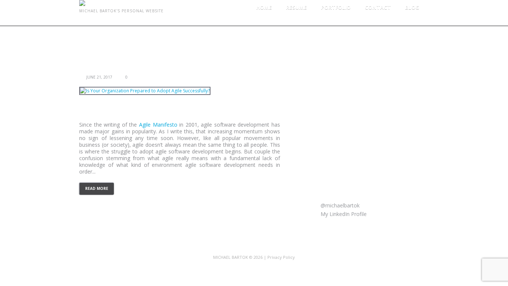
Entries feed (342, 137)
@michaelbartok (339, 205)
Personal (339, 69)
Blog (412, 7)
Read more (96, 188)
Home (264, 7)
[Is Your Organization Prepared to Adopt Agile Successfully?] (144, 91)
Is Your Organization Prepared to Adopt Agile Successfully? (168, 69)
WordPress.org (346, 159)
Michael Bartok (230, 257)
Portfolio (336, 7)
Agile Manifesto (158, 124)
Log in (335, 126)
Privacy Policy (281, 257)
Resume (296, 7)
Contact (378, 7)
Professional (343, 81)
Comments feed (347, 148)
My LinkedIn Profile (343, 213)
